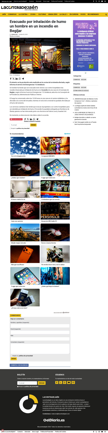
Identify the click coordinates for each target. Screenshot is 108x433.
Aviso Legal (46, 1)
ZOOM (32, 14)
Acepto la (20, 128)
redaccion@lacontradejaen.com (60, 414)
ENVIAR (33, 125)
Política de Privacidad (57, 1)
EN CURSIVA (74, 14)
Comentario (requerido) (17, 342)
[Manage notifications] (2, 430)
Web (12, 335)
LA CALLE (63, 14)
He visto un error (17, 119)
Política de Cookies (70, 1)
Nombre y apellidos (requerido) (20, 322)
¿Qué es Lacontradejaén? (20, 1)
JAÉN (4, 14)
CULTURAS (42, 14)
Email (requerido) (16, 329)
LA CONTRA (23, 14)
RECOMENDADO (93, 14)
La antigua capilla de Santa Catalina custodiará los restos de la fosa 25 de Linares (86, 108)
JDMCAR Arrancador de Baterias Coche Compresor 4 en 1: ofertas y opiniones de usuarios (86, 101)
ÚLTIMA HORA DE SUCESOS (81, 90)
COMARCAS (12, 14)
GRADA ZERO (52, 14)
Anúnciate (38, 1)
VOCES (82, 14)
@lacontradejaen (15, 36)
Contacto (31, 1)
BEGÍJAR (83, 79)
